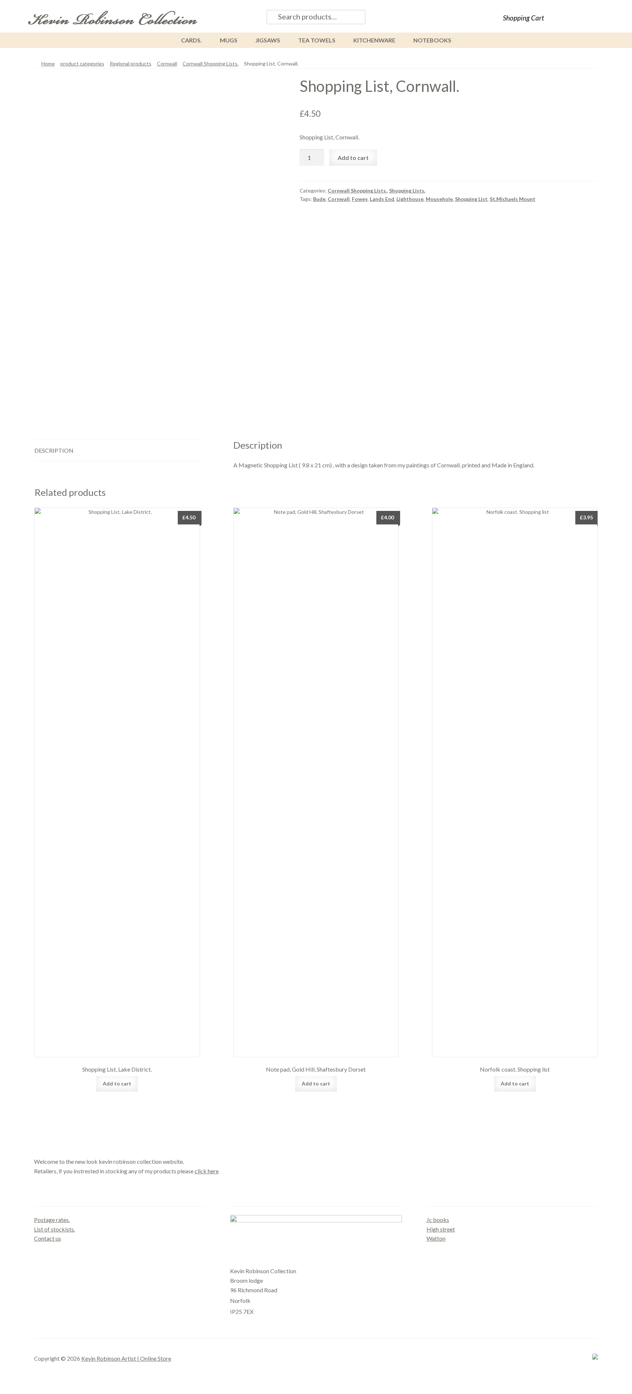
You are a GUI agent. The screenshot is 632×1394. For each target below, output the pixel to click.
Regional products (130, 63)
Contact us (47, 1238)
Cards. (191, 40)
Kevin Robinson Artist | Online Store (126, 1358)
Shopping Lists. (407, 190)
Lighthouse (410, 199)
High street (440, 1229)
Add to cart (353, 157)
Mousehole (439, 199)
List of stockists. (54, 1229)
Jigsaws (267, 40)
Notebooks (432, 40)
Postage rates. (52, 1219)
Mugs (228, 40)
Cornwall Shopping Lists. (210, 63)
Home (48, 63)
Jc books (437, 1219)
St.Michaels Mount (512, 199)
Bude (319, 199)
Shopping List (471, 199)
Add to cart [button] (117, 1083)
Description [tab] (54, 450)
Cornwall (167, 63)
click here (207, 1170)
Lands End (382, 199)
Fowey (360, 199)
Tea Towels (316, 40)
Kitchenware (374, 40)
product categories (82, 63)
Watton (435, 1238)
